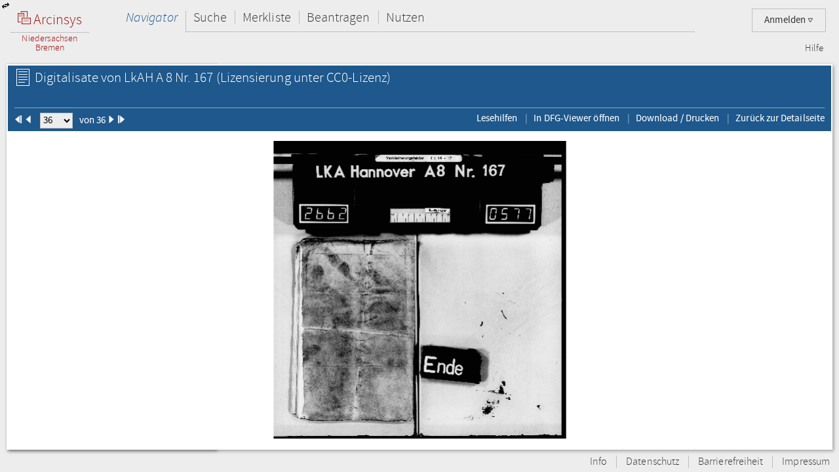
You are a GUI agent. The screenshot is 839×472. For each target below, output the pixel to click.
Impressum (806, 462)
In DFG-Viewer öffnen (576, 118)
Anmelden (786, 20)
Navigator (152, 17)
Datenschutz (652, 462)
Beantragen (338, 17)
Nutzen (405, 17)
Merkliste (267, 17)
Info (598, 462)
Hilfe (814, 48)
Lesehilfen (497, 118)
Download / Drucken (677, 118)
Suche (210, 17)
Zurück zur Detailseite (780, 118)
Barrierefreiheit (730, 462)
